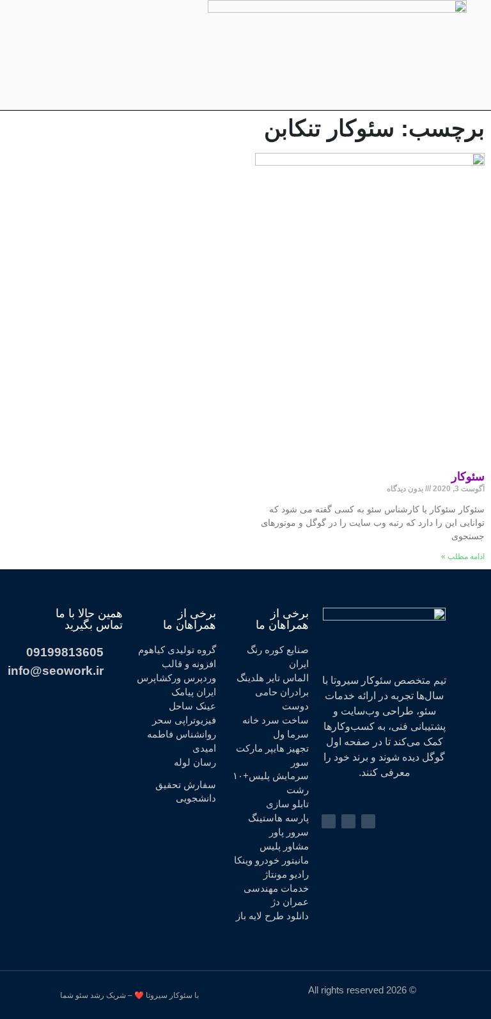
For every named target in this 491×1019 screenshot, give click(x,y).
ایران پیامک (193, 692)
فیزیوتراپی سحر (184, 720)
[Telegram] (82, 55)
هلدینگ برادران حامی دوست (273, 692)
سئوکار (468, 476)
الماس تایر (288, 678)
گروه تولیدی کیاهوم (177, 650)
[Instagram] (106, 55)
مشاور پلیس (284, 846)
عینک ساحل (192, 706)
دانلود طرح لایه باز (272, 916)
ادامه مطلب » (463, 556)
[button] (336, 55)
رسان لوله (195, 762)
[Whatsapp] (57, 55)
